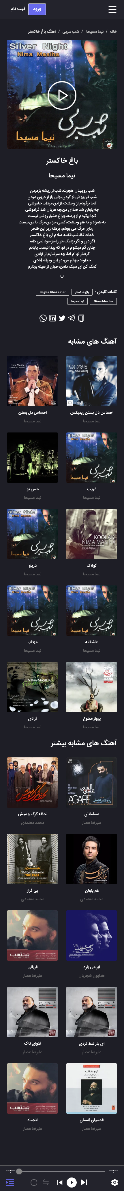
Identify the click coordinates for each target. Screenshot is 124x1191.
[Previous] (60, 1182)
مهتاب (32, 642)
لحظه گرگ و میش (32, 814)
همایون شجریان (91, 975)
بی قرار (32, 890)
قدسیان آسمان (92, 1120)
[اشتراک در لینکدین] (52, 320)
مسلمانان (91, 814)
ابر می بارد (91, 967)
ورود (37, 9)
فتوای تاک (32, 1043)
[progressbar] (62, 1171)
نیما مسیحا (91, 421)
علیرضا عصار (91, 822)
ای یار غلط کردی (91, 1043)
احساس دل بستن (32, 412)
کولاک (92, 565)
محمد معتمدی (32, 822)
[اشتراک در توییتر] (62, 320)
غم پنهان (92, 890)
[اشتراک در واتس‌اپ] (43, 320)
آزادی (32, 718)
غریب (91, 489)
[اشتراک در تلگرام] (71, 320)
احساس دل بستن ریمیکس (91, 412)
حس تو (33, 489)
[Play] (84, 1182)
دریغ (33, 565)
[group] (62, 1178)
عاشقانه (91, 642)
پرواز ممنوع (92, 718)
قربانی (32, 967)
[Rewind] (72, 1182)
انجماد (32, 1120)
